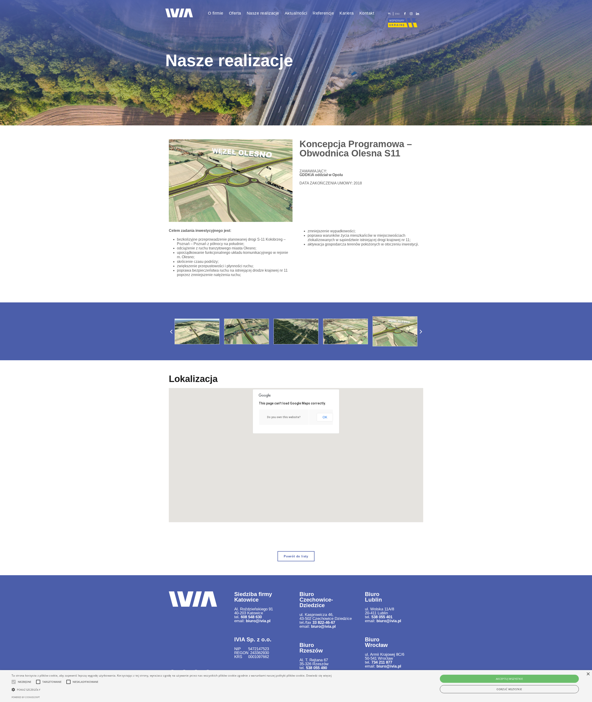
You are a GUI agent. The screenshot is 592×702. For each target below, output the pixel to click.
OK (325, 417)
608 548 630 (251, 617)
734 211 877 (381, 662)
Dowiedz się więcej (319, 675)
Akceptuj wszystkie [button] (509, 678)
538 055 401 (381, 617)
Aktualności (296, 13)
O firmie (215, 13)
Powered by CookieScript (26, 697)
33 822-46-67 (323, 622)
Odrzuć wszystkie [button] (509, 689)
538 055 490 (316, 668)
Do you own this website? (284, 417)
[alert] (296, 686)
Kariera (346, 13)
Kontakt (366, 13)
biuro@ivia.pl (258, 621)
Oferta (235, 13)
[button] (171, 331)
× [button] (588, 674)
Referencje (323, 13)
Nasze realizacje (263, 13)
